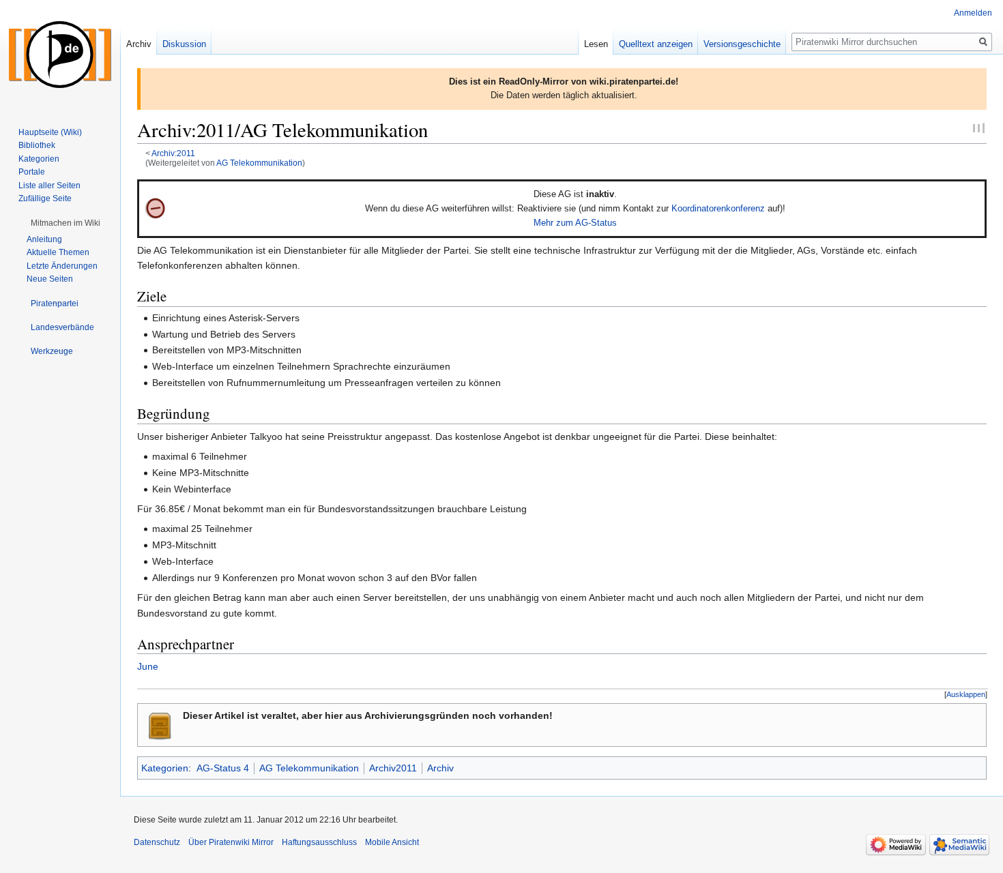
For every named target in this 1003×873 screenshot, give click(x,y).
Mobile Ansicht (392, 842)
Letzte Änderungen (62, 266)
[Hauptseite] (60, 54)
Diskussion (184, 44)
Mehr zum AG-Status (575, 223)
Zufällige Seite (45, 198)
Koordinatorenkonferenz (718, 208)
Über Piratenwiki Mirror (231, 842)
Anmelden (973, 13)
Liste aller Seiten (49, 185)
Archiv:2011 (173, 153)
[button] (965, 694)
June (147, 666)
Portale (31, 172)
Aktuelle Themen (58, 252)
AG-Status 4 (223, 768)
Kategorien (164, 768)
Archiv (440, 768)
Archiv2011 (393, 768)
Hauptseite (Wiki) (50, 132)
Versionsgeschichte (742, 44)
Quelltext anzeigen (656, 44)
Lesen (596, 44)
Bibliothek (36, 145)
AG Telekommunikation (259, 162)
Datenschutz (157, 842)
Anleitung (44, 239)
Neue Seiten (50, 279)
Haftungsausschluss (319, 842)
